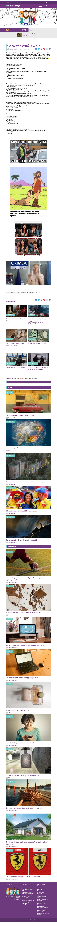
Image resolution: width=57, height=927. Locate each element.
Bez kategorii (33, 363)
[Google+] (41, 49)
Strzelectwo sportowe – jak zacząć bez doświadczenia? (22, 775)
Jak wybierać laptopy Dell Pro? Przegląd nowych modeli (22, 678)
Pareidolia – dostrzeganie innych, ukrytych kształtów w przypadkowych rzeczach (38, 321)
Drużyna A (39, 889)
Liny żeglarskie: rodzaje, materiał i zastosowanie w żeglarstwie (24, 808)
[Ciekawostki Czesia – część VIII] (38, 335)
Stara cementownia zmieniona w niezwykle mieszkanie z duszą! (24, 482)
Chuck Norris (40, 888)
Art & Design (10, 315)
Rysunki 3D (39, 893)
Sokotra (39, 905)
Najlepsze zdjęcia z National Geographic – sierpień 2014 (22, 540)
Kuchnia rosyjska (41, 909)
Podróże (9, 392)
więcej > (7, 898)
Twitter (46, 2)
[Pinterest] (44, 49)
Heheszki (27, 49)
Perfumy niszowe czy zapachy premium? (18, 710)
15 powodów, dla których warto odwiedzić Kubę (20, 415)
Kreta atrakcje (40, 906)
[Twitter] (39, 49)
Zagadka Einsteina (41, 896)
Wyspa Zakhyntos (41, 912)
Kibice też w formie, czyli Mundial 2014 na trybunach (21, 511)
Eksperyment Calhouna (42, 907)
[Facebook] (36, 49)
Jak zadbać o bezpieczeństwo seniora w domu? (20, 743)
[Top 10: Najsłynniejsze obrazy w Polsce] (16, 311)
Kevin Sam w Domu (41, 903)
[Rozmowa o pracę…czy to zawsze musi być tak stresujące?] (38, 359)
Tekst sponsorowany (12, 582)
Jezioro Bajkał (40, 892)
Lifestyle (32, 315)
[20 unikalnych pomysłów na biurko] (16, 359)
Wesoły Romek (12, 49)
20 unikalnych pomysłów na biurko (16, 367)
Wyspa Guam (40, 895)
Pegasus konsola (41, 910)
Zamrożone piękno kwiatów (14, 448)
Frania (9, 450)
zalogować (21, 378)
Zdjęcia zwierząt (41, 898)
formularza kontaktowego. (25, 904)
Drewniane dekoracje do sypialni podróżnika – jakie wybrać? (23, 612)
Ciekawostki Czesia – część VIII (37, 343)
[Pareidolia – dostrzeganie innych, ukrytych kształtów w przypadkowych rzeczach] (38, 311)
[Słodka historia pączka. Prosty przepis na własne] (16, 335)
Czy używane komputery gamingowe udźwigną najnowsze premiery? (26, 645)
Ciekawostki (10, 781)
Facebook (49, 2)
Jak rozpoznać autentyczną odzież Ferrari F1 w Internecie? (23, 877)
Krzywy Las (40, 891)
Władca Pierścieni (41, 902)
